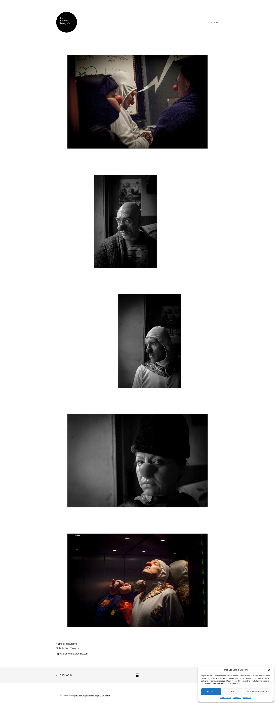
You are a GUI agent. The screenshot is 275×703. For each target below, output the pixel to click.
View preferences (257, 691)
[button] (269, 669)
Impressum (247, 698)
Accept (211, 691)
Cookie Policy (225, 698)
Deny (233, 691)
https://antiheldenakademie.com (72, 653)
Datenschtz (237, 698)
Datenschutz (91, 696)
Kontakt (215, 22)
